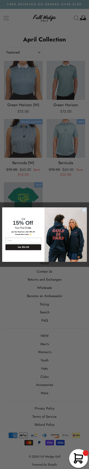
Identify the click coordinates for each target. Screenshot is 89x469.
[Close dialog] (84, 210)
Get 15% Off (23, 247)
